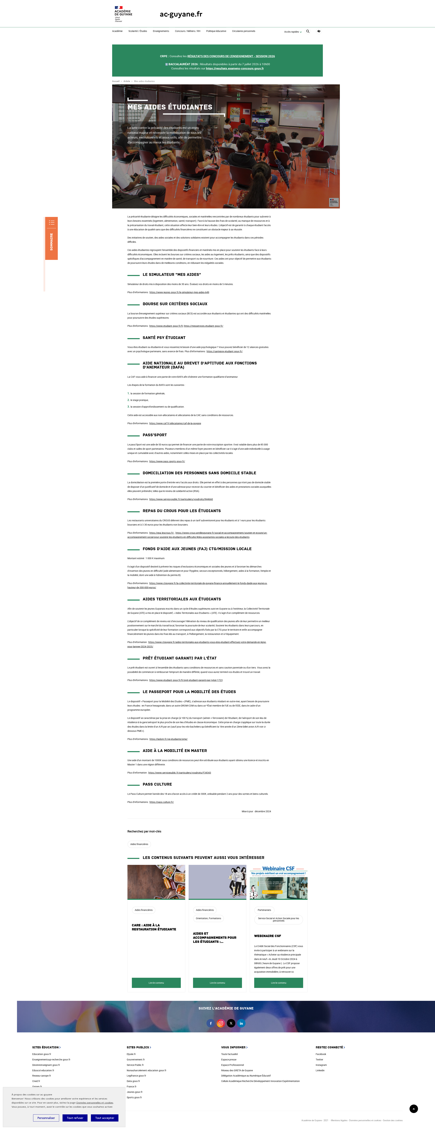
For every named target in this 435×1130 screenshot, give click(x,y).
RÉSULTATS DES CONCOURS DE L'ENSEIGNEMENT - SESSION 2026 (231, 56)
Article (127, 81)
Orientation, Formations (208, 918)
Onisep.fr (37, 1086)
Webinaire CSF (267, 936)
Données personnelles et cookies (94, 1103)
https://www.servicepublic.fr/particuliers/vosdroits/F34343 (179, 772)
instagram (221, 1023)
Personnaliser (46, 1118)
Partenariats (264, 910)
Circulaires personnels (243, 31)
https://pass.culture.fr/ (162, 802)
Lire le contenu (156, 982)
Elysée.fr (131, 1054)
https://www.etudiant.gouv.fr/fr (166, 325)
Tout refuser (75, 1118)
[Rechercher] (308, 31)
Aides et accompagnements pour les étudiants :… (214, 938)
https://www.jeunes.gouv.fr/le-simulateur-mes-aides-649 (179, 292)
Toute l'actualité (229, 1054)
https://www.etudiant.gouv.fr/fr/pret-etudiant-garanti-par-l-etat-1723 (186, 680)
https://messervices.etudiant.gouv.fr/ (203, 325)
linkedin (241, 1023)
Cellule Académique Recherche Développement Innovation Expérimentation (260, 1081)
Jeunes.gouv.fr (135, 1092)
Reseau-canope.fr (41, 1075)
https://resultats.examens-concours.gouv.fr (235, 68)
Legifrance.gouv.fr (136, 1075)
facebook (210, 1023)
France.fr (131, 1086)
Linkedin (320, 1070)
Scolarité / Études (137, 31)
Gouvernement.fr (136, 1059)
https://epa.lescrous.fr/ (161, 532)
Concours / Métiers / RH (187, 31)
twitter (231, 1023)
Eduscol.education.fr (43, 1070)
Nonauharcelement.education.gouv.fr (146, 1070)
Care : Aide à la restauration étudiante (154, 927)
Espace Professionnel (232, 1065)
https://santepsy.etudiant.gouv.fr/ (225, 351)
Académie (117, 31)
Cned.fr (36, 1081)
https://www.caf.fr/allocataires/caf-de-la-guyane (175, 423)
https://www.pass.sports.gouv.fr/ (167, 461)
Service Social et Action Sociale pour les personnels (278, 919)
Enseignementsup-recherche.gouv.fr (51, 1059)
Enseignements (161, 31)
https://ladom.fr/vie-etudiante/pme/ (169, 739)
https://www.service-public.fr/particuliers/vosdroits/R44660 (181, 499)
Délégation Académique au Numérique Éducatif (246, 1075)
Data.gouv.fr (133, 1081)
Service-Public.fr (135, 1065)
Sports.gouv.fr (134, 1097)
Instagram (321, 1065)
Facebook (321, 1054)
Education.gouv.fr (41, 1054)
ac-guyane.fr (181, 14)
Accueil (115, 81)
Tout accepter (104, 1118)
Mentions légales (339, 1120)
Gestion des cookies (393, 1120)
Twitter (319, 1059)
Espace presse (228, 1059)
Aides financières (139, 844)
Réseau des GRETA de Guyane (237, 1070)
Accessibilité (319, 31)
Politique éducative (216, 31)
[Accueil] (129, 14)
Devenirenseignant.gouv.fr (46, 1065)
